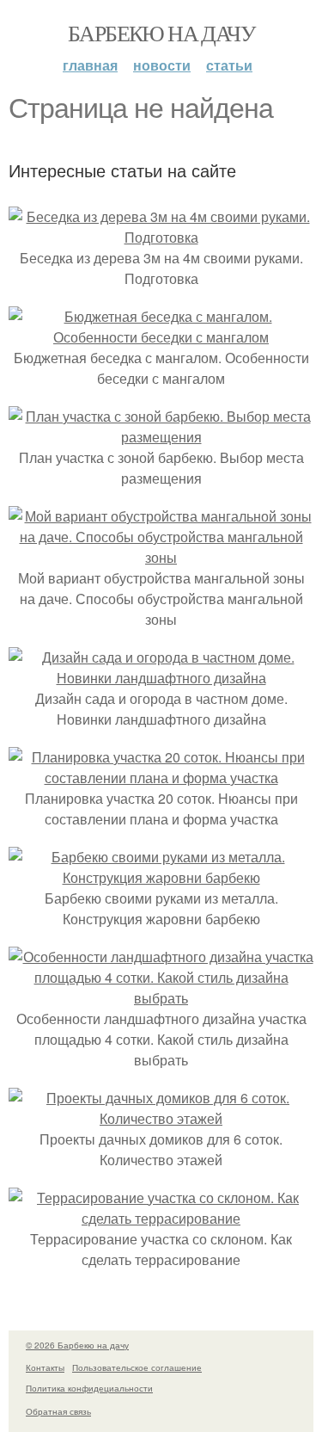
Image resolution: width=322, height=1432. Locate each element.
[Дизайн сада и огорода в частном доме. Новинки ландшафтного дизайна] (161, 678)
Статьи (229, 65)
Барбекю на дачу (161, 32)
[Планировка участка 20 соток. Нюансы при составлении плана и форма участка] (161, 777)
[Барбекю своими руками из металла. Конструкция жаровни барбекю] (161, 877)
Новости (162, 65)
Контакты (45, 1367)
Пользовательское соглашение (137, 1367)
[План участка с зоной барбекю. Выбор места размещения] (161, 437)
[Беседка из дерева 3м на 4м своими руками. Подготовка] (161, 237)
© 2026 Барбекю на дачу (77, 1345)
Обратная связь (58, 1411)
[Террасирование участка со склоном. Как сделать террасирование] (161, 1218)
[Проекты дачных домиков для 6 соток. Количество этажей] (161, 1118)
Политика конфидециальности (89, 1388)
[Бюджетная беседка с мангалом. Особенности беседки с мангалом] (161, 337)
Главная (90, 65)
